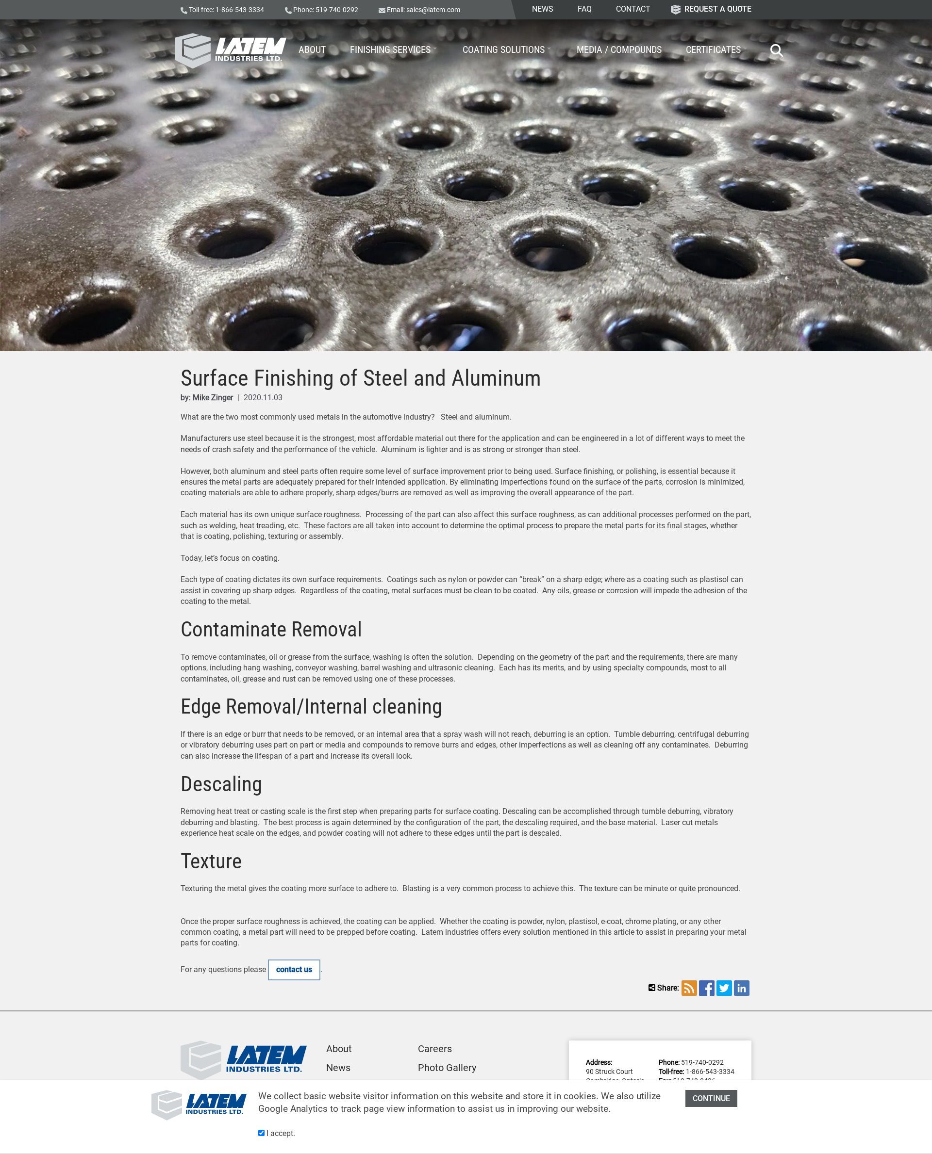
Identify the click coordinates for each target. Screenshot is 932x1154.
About (339, 1049)
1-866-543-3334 (240, 10)
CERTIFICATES (713, 49)
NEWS (542, 9)
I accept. (280, 1133)
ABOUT (312, 49)
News (338, 1067)
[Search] (772, 51)
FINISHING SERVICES (390, 49)
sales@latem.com (433, 10)
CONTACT (633, 9)
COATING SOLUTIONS (504, 49)
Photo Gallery (447, 1067)
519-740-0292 (337, 10)
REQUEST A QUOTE (717, 9)
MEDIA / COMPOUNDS (619, 49)
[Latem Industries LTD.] (230, 51)
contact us (294, 969)
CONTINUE (711, 1098)
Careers (435, 1049)
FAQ (585, 9)
